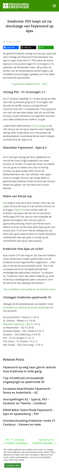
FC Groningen (39, 125)
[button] (54, 5)
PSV (31, 98)
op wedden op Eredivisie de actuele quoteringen (26, 307)
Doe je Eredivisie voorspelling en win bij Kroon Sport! (29, 289)
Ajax (5, 202)
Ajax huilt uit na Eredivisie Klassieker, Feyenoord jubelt (43, 443)
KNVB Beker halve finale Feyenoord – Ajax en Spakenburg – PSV (28, 412)
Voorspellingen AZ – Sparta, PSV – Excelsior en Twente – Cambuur (26, 401)
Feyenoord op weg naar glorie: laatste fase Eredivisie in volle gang (29, 369)
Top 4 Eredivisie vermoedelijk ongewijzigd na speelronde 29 (23, 380)
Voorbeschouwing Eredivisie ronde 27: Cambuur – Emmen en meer (29, 422)
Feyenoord (20, 209)
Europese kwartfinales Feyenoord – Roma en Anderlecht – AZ (27, 390)
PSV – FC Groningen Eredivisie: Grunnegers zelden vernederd (15, 443)
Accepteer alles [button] (12, 465)
